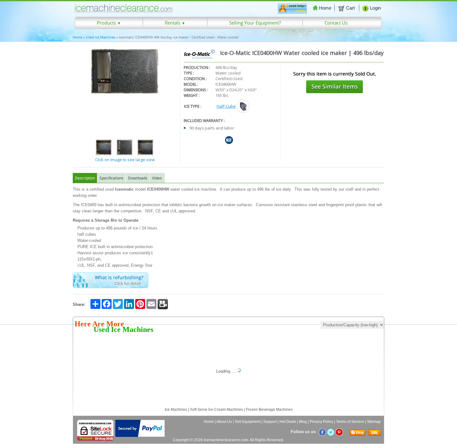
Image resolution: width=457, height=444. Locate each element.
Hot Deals (287, 421)
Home (325, 8)
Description (85, 177)
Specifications (111, 177)
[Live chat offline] (292, 12)
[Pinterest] (339, 432)
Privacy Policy (321, 421)
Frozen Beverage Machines (269, 409)
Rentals (175, 23)
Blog (303, 421)
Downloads (137, 177)
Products (109, 23)
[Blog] (356, 434)
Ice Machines (176, 409)
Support (270, 421)
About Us (224, 421)
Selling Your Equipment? (255, 23)
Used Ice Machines (100, 37)
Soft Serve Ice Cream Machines (216, 409)
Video (157, 177)
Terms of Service (350, 421)
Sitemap (374, 421)
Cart (351, 8)
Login (375, 8)
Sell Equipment (248, 421)
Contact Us (336, 23)
